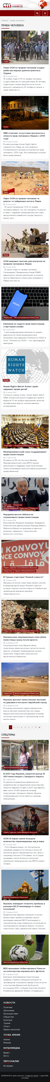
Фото (6, 1056)
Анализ (6, 1039)
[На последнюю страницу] (39, 727)
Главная (4, 20)
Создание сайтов (31, 1076)
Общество (7, 317)
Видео (6, 1052)
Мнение (7, 1042)
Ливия (5, 192)
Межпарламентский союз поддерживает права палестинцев (25, 453)
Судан (6, 61)
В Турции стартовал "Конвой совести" (23, 577)
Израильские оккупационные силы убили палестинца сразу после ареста (24, 638)
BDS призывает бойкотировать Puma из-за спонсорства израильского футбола (24, 969)
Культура (7, 1020)
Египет (6, 380)
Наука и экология (11, 1029)
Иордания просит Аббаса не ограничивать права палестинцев (21, 515)
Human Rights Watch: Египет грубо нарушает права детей (20, 387)
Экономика (8, 1010)
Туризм (6, 1023)
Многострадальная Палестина (26, 317)
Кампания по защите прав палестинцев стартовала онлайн (23, 325)
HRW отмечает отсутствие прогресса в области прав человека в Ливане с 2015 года (24, 136)
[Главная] (12, 5)
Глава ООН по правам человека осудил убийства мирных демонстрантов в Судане (23, 70)
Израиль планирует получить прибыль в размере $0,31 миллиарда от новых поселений (24, 906)
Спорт (6, 1026)
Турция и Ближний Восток (24, 571)
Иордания (34, 508)
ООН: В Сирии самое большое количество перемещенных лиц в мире (23, 840)
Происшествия (10, 1013)
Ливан (5, 127)
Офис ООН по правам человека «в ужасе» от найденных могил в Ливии (22, 199)
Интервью (8, 1066)
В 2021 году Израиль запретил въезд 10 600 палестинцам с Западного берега (24, 775)
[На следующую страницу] (35, 727)
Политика (7, 505)
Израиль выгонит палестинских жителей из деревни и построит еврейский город (25, 701)
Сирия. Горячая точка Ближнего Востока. (20, 568)
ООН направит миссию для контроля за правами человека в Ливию (24, 262)
